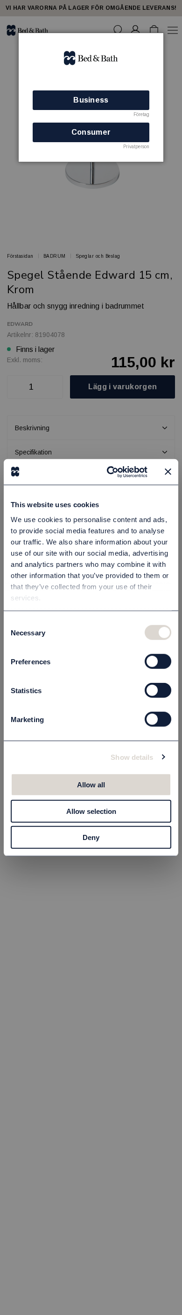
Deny (91, 837)
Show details (132, 757)
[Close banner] (168, 471)
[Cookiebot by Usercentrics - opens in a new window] (110, 472)
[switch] (158, 661)
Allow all (91, 785)
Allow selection (91, 811)
